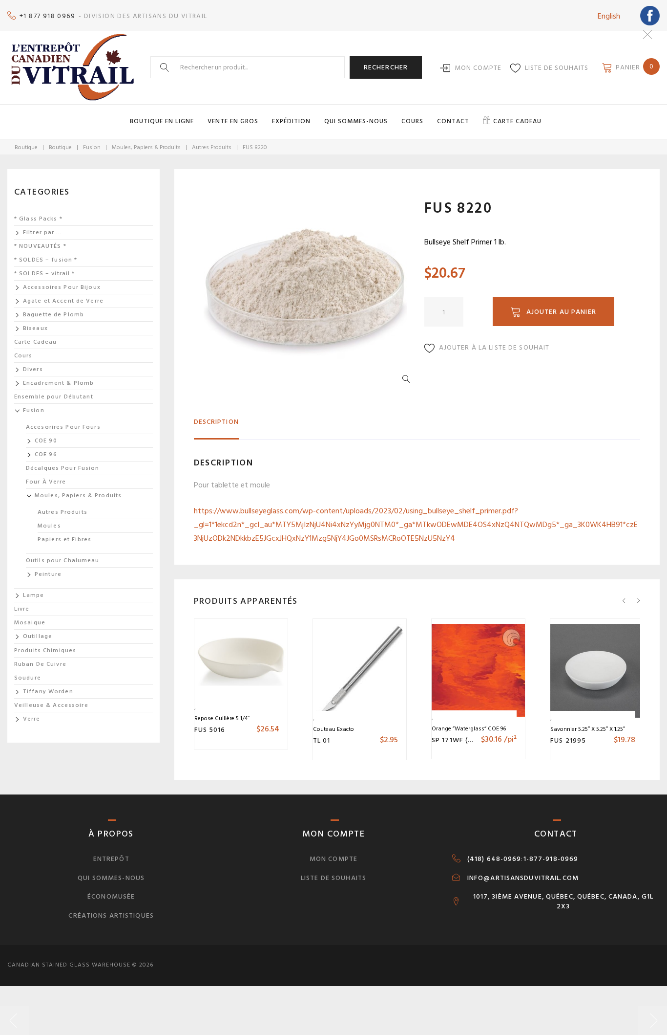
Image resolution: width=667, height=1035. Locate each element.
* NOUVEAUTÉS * (40, 246)
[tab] (216, 426)
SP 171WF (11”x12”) (463, 740)
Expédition (291, 121)
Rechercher (386, 67)
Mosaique (29, 622)
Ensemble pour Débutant (53, 397)
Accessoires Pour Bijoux (62, 287)
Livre (22, 609)
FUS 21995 (568, 740)
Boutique (26, 147)
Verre (32, 719)
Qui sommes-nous (356, 121)
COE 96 (46, 454)
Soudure (27, 678)
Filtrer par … (43, 232)
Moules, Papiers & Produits (146, 147)
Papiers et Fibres (64, 539)
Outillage (37, 636)
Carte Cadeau (35, 342)
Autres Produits (211, 147)
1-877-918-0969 (551, 859)
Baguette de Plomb (53, 314)
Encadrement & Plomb (58, 383)
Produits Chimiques (45, 650)
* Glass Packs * (38, 219)
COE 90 (46, 441)
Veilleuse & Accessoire (51, 705)
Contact (453, 121)
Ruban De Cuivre (40, 664)
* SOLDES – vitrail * (44, 273)
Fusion (92, 147)
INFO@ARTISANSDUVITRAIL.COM (523, 878)
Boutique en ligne (162, 121)
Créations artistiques (111, 915)
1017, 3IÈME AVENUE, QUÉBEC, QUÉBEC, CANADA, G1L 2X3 (563, 901)
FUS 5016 (210, 729)
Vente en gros (233, 121)
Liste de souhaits (556, 67)
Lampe (33, 595)
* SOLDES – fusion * (45, 260)
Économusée (111, 896)
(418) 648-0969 (494, 859)
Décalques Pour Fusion (63, 468)
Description (216, 421)
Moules (49, 526)
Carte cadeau (517, 121)
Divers (33, 369)
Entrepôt (111, 858)
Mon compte (478, 67)
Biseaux (35, 328)
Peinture (48, 574)
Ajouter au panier (561, 311)
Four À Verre (46, 482)
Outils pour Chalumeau (63, 560)
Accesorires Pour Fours (63, 427)
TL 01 (322, 740)
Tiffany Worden (48, 691)
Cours (412, 121)
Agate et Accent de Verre (63, 301)
